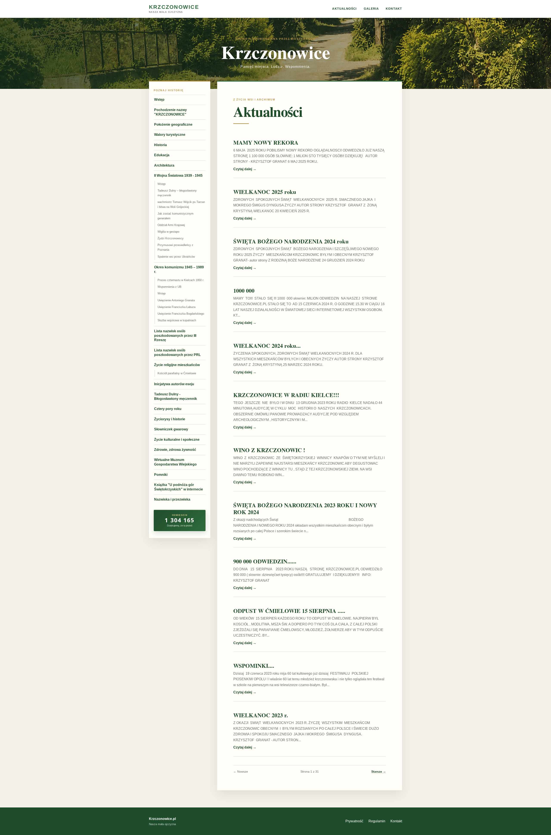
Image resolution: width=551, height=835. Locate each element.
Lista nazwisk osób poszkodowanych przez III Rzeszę (175, 335)
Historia (160, 145)
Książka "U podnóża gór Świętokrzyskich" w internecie (178, 487)
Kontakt (394, 8)
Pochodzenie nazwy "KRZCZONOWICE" (170, 112)
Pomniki (160, 474)
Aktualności (344, 8)
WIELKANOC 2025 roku (264, 191)
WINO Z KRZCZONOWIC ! (269, 450)
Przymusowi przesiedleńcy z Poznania (175, 247)
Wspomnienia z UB (169, 286)
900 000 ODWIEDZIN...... (264, 561)
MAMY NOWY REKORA (265, 142)
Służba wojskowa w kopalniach (177, 320)
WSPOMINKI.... (253, 665)
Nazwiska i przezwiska (172, 499)
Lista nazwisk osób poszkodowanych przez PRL (177, 352)
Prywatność (354, 821)
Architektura (164, 165)
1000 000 (243, 290)
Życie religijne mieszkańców (177, 365)
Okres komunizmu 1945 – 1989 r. (179, 269)
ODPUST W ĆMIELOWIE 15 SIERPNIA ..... (289, 610)
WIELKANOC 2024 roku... (267, 345)
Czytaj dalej (244, 169)
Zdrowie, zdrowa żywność (175, 450)
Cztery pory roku (167, 409)
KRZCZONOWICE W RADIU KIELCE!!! (286, 395)
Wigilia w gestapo (168, 231)
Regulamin (376, 821)
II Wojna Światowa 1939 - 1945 (178, 175)
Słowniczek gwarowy (171, 429)
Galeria (371, 8)
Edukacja (161, 155)
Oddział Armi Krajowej (171, 225)
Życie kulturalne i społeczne (177, 439)
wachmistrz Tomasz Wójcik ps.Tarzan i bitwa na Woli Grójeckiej (181, 204)
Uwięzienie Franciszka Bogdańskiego (181, 313)
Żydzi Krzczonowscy (171, 238)
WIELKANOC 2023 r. (260, 715)
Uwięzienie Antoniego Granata (176, 300)
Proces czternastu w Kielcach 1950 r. (181, 280)
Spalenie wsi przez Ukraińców (176, 256)
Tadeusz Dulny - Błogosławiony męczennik (175, 396)
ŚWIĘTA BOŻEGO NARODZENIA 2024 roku (291, 241)
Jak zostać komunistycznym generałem (175, 216)
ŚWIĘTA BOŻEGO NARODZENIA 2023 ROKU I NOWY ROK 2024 (305, 508)
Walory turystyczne (169, 134)
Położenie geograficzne (173, 124)
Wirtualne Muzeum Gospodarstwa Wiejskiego (175, 462)
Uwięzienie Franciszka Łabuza (176, 307)
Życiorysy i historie (169, 419)
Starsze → (378, 771)
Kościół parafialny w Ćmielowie (177, 373)
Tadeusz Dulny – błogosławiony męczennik (177, 193)
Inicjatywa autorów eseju (174, 384)
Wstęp (159, 99)
